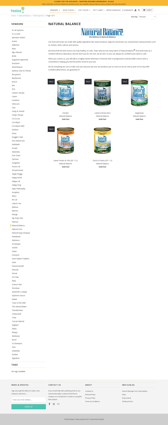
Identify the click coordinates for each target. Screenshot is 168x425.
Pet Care (99, 10)
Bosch (14, 82)
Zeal (13, 347)
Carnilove (15, 100)
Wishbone (16, 336)
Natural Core (17, 229)
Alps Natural (17, 52)
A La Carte (16, 34)
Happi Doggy (17, 174)
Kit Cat (14, 199)
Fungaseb (16, 163)
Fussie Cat (16, 166)
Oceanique (16, 244)
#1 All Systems (18, 30)
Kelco (14, 196)
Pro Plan (15, 277)
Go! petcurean (17, 170)
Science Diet (17, 284)
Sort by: (134, 17)
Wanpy (14, 332)
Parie (14, 262)
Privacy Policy (90, 398)
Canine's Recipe (18, 93)
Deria (14, 133)
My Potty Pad (17, 218)
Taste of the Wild (19, 303)
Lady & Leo (16, 203)
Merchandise (113, 10)
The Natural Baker (19, 306)
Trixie (14, 317)
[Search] (139, 10)
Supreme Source (18, 295)
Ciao (13, 107)
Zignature (16, 358)
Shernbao (16, 288)
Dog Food (69, 10)
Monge (15, 214)
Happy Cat (16, 181)
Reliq (14, 281)
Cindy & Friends (18, 111)
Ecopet (14, 148)
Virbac (14, 328)
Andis (14, 56)
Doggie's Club (17, 137)
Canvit (14, 96)
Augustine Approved (20, 59)
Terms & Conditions (92, 401)
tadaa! (14, 299)
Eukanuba (16, 152)
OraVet (14, 247)
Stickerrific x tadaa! (19, 292)
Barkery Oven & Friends (21, 71)
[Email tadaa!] (58, 404)
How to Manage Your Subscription (134, 391)
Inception (15, 192)
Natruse (15, 222)
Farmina (15, 159)
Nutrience (16, 240)
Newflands (16, 236)
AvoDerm (16, 63)
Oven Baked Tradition (20, 258)
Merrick (15, 211)
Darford (15, 129)
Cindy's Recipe (17, 115)
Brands (55, 10)
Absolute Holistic (18, 37)
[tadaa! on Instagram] (54, 404)
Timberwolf (16, 314)
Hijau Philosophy (18, 188)
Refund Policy (90, 394)
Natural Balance (18, 225)
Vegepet (15, 325)
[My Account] (136, 10)
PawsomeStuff (18, 266)
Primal (14, 273)
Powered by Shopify (97, 419)
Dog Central (126, 398)
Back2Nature (17, 67)
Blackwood (16, 78)
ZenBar (15, 354)
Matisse (15, 207)
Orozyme (15, 255)
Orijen (14, 251)
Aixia (14, 48)
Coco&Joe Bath (18, 126)
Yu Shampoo (17, 343)
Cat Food (84, 10)
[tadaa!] (17, 9)
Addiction (15, 45)
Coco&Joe (16, 122)
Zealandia (16, 351)
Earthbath (16, 144)
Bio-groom (16, 74)
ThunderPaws (17, 310)
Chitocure (16, 104)
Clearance (127, 10)
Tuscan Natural (18, 321)
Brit (13, 85)
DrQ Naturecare (18, 141)
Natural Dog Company (21, 233)
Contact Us (89, 391)
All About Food (127, 401)
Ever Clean (16, 155)
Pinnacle (15, 270)
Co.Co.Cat (16, 118)
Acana (14, 41)
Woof (14, 340)
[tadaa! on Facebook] (49, 404)
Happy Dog (16, 185)
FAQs (124, 394)
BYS (13, 89)
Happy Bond (17, 177)
